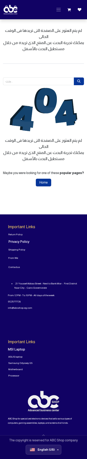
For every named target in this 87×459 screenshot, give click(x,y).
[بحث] (79, 81)
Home (43, 182)
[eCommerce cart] (69, 9)
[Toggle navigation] (58, 9)
